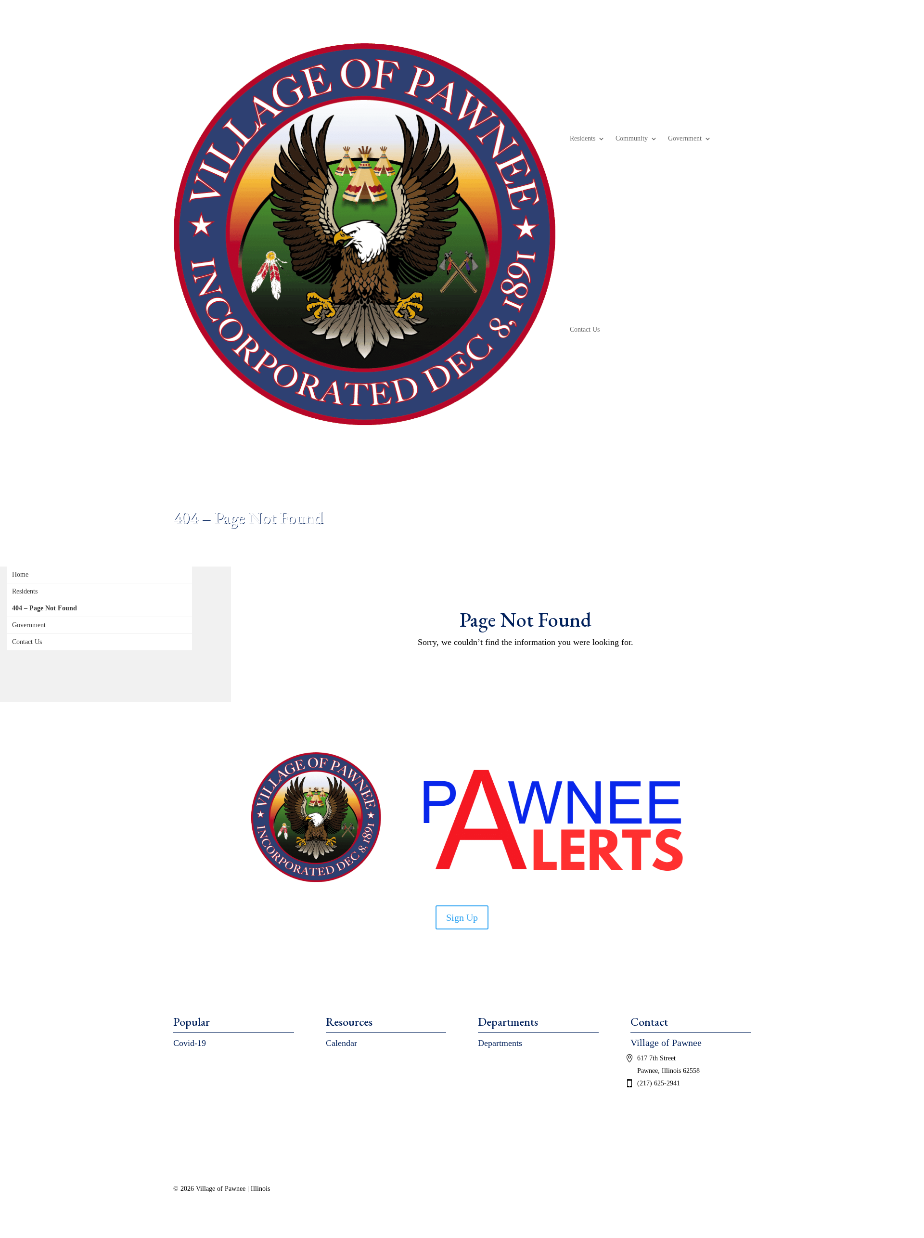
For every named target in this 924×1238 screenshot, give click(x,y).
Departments (500, 1043)
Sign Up (462, 917)
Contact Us (585, 329)
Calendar (341, 1043)
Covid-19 (189, 1043)
